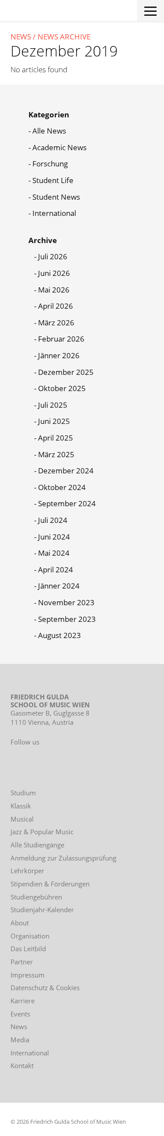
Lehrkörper (27, 870)
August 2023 (59, 635)
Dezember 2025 (66, 372)
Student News (56, 197)
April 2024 (55, 569)
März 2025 (56, 454)
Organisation (29, 935)
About (19, 922)
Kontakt (22, 1065)
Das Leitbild (28, 948)
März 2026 (56, 323)
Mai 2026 (54, 290)
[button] (150, 9)
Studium (23, 792)
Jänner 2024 (59, 586)
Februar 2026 (61, 339)
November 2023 (66, 602)
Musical (22, 819)
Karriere (22, 1000)
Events (20, 1013)
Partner (21, 961)
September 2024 (67, 503)
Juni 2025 (54, 421)
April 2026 (55, 306)
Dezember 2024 (66, 471)
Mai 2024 (54, 553)
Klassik (20, 805)
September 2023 (67, 619)
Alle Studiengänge (37, 844)
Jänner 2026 (59, 355)
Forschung (50, 164)
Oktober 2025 (62, 388)
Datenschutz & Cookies (45, 987)
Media (19, 1039)
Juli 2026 (52, 256)
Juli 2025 (52, 405)
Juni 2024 (54, 537)
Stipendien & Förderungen (50, 883)
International (54, 213)
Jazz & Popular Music (41, 831)
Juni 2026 (54, 273)
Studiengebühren (36, 897)
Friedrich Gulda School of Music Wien (42, 12)
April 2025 (55, 438)
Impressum (27, 974)
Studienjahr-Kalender (42, 909)
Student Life (52, 180)
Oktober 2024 (62, 487)
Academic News (59, 147)
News (20, 37)
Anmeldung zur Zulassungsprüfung (63, 858)
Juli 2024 (52, 520)
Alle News (49, 131)
